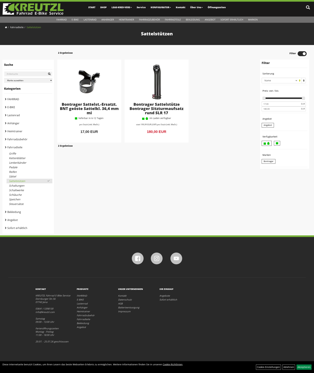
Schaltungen (16, 185)
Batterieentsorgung (128, 307)
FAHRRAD (61, 19)
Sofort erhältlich (231, 19)
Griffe (12, 153)
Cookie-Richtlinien (173, 364)
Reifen (13, 172)
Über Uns (195, 7)
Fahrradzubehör (149, 19)
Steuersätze (16, 204)
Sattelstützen (34, 27)
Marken (253, 19)
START (91, 7)
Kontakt (180, 7)
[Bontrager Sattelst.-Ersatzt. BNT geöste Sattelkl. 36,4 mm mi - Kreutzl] (89, 81)
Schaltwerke (16, 190)
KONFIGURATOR (160, 7)
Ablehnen (288, 367)
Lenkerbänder (17, 162)
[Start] (6, 27)
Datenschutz (125, 299)
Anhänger (107, 19)
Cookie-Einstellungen (268, 367)
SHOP (103, 7)
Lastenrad (90, 19)
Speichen (14, 199)
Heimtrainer (126, 19)
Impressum (124, 311)
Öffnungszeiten (217, 7)
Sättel (12, 176)
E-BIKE (75, 19)
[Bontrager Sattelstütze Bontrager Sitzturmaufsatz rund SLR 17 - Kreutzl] (156, 81)
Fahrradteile (173, 19)
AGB (120, 303)
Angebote (164, 295)
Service (141, 7)
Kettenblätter (17, 158)
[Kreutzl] (33, 9)
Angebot (210, 19)
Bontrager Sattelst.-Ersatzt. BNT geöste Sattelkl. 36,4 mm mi (89, 108)
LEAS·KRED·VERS (121, 7)
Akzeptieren (304, 367)
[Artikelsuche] (308, 7)
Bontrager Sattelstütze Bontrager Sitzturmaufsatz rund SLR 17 (156, 108)
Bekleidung (193, 19)
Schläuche (15, 195)
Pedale (13, 167)
